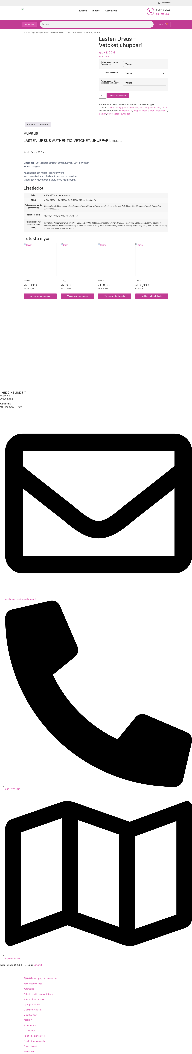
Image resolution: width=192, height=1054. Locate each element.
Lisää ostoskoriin (118, 96)
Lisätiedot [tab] (44, 124)
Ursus (67, 32)
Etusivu (83, 11)
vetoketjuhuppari (122, 113)
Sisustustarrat (30, 1025)
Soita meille (163, 10)
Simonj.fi (38, 965)
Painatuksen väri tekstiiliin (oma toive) (110, 82)
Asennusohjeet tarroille (13, 348)
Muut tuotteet (30, 1015)
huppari (137, 110)
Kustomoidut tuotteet (34, 999)
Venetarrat (29, 1051)
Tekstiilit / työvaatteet (34, 1035)
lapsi (144, 110)
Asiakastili (7, 383)
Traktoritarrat (30, 1046)
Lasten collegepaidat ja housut (123, 107)
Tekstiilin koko (111, 72)
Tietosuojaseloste (10, 334)
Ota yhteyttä (111, 11)
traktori (102, 113)
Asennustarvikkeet (33, 983)
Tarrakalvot (29, 1030)
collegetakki (126, 110)
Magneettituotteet (33, 1009)
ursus (110, 113)
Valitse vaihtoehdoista (40, 296)
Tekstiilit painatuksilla (149, 107)
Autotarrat (29, 989)
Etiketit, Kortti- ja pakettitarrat (39, 994)
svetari (151, 110)
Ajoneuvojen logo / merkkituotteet (47, 32)
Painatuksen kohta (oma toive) (109, 63)
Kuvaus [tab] (31, 124)
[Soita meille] (150, 11)
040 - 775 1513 (162, 14)
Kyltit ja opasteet (32, 1004)
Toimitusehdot (9, 319)
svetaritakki (161, 110)
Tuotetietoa (7, 356)
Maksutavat (8, 326)
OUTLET (28, 1020)
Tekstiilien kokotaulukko (14, 341)
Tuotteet (96, 11)
